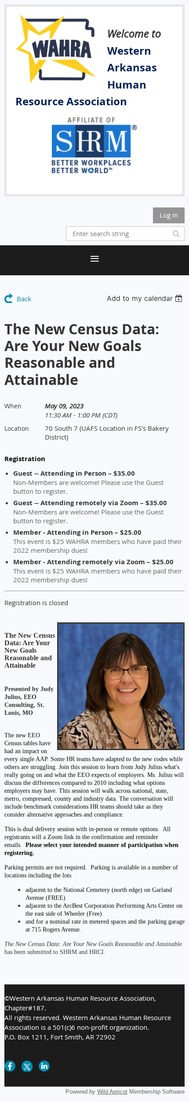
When (13, 406)
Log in (169, 215)
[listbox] (146, 298)
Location (16, 428)
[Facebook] (9, 1066)
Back (24, 298)
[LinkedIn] (44, 1066)
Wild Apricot (112, 1091)
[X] (27, 1066)
